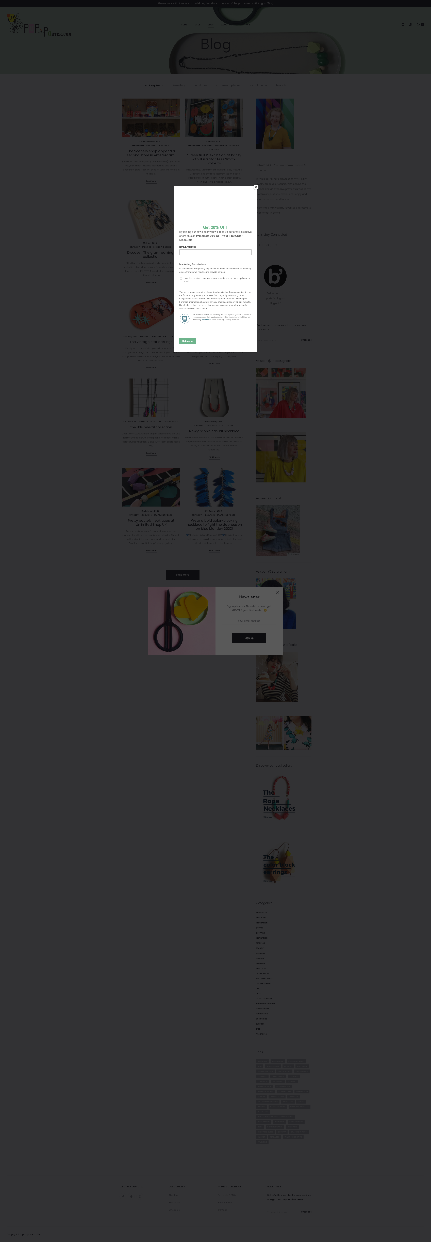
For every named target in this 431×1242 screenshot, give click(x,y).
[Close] (255, 187)
